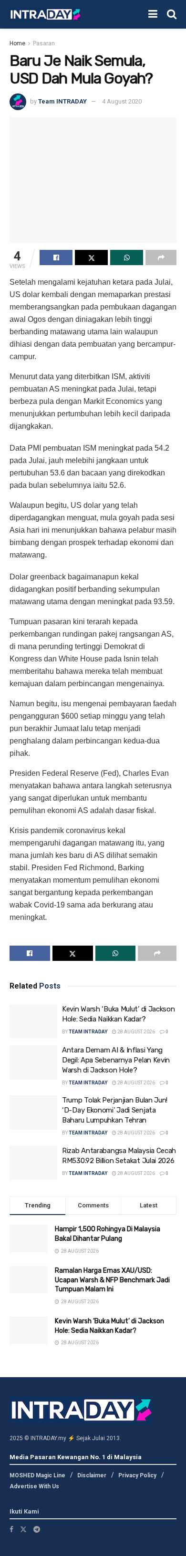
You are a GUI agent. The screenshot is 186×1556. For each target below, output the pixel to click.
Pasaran (44, 43)
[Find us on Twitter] (23, 1529)
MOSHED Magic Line (37, 1475)
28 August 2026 (135, 1031)
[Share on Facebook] (56, 257)
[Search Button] (171, 14)
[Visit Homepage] (45, 14)
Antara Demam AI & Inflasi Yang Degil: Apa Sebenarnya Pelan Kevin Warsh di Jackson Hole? (116, 1060)
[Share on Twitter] (91, 257)
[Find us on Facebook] (11, 1529)
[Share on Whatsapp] (126, 257)
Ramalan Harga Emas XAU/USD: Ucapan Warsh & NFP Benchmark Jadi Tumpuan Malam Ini (112, 1280)
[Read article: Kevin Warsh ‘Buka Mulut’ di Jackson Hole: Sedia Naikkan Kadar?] (33, 1021)
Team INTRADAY (62, 101)
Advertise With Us (34, 1486)
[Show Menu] (152, 14)
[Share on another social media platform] (160, 257)
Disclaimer (91, 1475)
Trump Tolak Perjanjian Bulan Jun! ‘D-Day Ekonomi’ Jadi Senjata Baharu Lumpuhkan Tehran (114, 1110)
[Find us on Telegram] (36, 1529)
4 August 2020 (122, 101)
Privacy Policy (137, 1475)
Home (17, 43)
